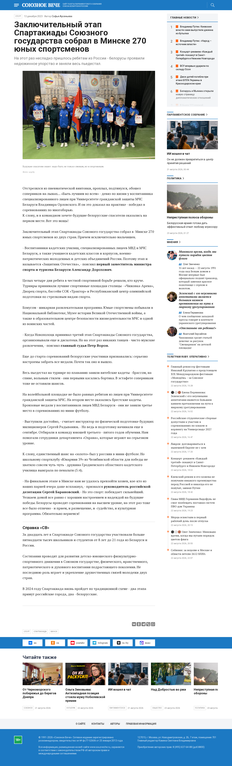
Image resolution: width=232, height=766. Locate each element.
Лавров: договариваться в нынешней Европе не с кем (188, 445)
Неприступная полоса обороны (190, 217)
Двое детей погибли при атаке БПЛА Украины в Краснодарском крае (192, 80)
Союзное (28, 708)
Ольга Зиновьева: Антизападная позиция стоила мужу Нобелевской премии (85, 695)
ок (57, 642)
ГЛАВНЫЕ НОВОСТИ (183, 17)
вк (35, 642)
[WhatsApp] (153, 624)
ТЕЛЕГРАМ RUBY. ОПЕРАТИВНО (187, 356)
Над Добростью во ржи (168, 689)
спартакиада (40, 631)
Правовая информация (141, 723)
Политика (174, 178)
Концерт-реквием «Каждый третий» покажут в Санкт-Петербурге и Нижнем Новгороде (195, 55)
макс (148, 642)
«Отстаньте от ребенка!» (197, 328)
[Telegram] (143, 624)
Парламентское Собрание (186, 114)
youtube (80, 642)
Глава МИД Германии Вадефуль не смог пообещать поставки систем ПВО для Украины (193, 502)
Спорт (18, 16)
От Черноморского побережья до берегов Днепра (39, 693)
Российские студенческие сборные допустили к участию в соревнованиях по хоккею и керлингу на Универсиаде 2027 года (194, 425)
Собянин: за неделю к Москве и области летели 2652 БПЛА (191, 552)
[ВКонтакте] (134, 624)
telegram (103, 642)
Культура (71, 708)
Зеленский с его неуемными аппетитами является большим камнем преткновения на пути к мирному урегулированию (198, 300)
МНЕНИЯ (172, 242)
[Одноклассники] (139, 624)
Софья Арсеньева (62, 16)
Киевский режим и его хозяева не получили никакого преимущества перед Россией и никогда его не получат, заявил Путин (193, 482)
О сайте (80, 723)
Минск (54, 631)
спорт (27, 631)
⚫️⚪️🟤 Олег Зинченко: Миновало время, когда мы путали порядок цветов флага (193, 535)
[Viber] (148, 624)
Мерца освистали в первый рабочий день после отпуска (189, 519)
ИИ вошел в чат (178, 153)
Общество (157, 708)
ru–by (125, 642)
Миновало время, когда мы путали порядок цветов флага (197, 255)
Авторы (115, 723)
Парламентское (117, 708)
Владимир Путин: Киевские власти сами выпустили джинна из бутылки (194, 30)
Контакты (98, 723)
